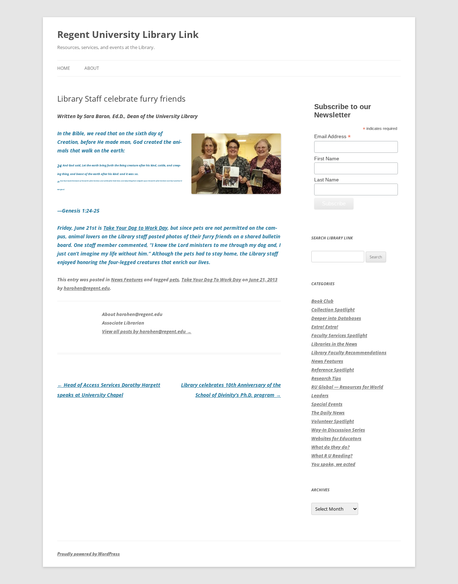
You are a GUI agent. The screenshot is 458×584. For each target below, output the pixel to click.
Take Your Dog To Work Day (211, 279)
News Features (127, 279)
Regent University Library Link (128, 34)
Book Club (322, 301)
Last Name (326, 179)
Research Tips (326, 378)
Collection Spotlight (333, 309)
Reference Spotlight (332, 369)
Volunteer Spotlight (332, 421)
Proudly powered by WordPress (88, 554)
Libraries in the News (334, 344)
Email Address (332, 136)
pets (174, 279)
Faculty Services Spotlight (339, 335)
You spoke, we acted (333, 464)
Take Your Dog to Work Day (135, 227)
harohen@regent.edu (87, 288)
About (91, 68)
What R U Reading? (331, 455)
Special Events (326, 404)
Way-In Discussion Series (338, 430)
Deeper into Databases (336, 318)
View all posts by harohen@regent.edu (146, 331)
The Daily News (328, 412)
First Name (326, 158)
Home (63, 68)
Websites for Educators (336, 438)
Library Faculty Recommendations (348, 352)
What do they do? (330, 447)
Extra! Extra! (324, 326)
